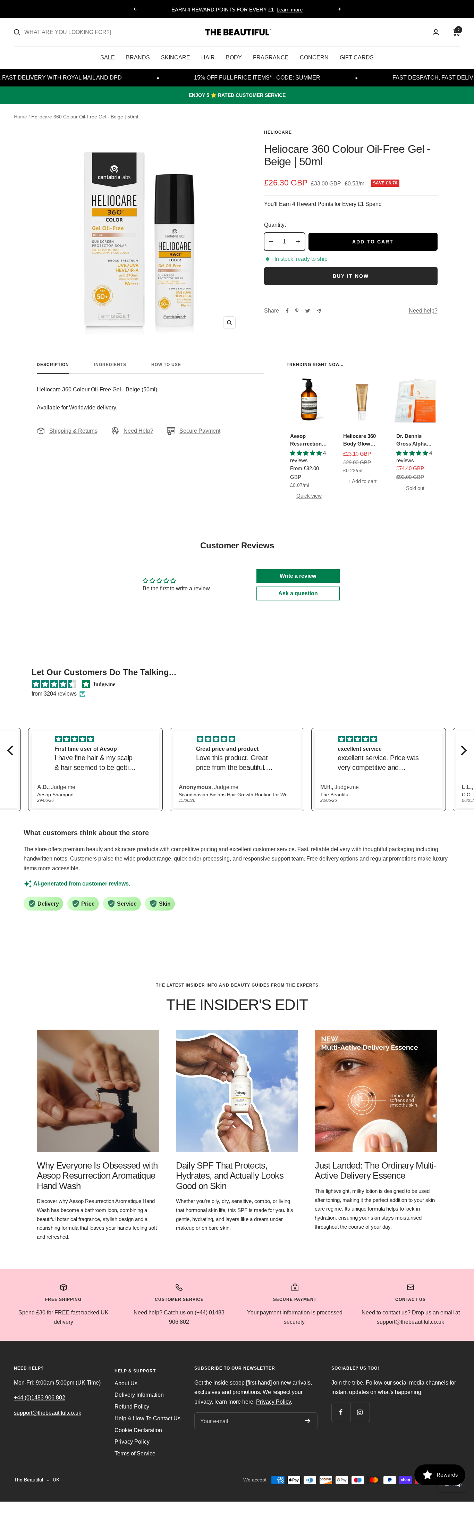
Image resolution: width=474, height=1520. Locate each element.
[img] (54, 684)
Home (20, 116)
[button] (12, 750)
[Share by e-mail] (319, 311)
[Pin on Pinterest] (296, 310)
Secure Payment (199, 431)
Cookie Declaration (138, 1430)
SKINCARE (175, 57)
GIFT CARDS (357, 57)
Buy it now (351, 276)
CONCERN (314, 57)
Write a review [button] (298, 576)
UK (56, 1479)
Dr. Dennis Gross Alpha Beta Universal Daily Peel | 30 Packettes (414, 440)
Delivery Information (139, 1395)
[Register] (308, 1420)
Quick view (309, 496)
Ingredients (110, 364)
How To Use (166, 364)
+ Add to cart (362, 481)
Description (53, 364)
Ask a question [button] (298, 593)
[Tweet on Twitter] (308, 310)
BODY (234, 57)
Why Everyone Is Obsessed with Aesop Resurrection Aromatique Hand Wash (97, 1175)
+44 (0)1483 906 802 (39, 1398)
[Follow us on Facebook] (340, 1412)
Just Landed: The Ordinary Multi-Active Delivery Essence (376, 1170)
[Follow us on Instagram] (360, 1412)
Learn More (265, 12)
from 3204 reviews (54, 694)
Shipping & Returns (73, 431)
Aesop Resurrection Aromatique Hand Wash (306, 440)
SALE (107, 57)
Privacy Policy (132, 1442)
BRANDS (138, 57)
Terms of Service (135, 1453)
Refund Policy (132, 1407)
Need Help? (138, 431)
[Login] (436, 32)
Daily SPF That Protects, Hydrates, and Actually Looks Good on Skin (229, 1175)
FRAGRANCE (271, 57)
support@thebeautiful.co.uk (47, 1413)
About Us (126, 1383)
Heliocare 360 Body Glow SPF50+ (359, 440)
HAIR (208, 57)
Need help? (423, 311)
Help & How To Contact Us (147, 1418)
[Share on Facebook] (287, 310)
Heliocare (278, 132)
